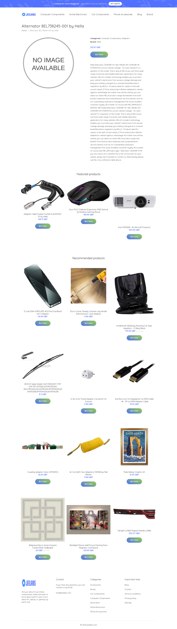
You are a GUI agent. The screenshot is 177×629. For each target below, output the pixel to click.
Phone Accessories (123, 14)
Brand (150, 14)
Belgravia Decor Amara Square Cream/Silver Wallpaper (43, 546)
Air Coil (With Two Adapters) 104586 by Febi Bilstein (88, 473)
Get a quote (115, 4)
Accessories (95, 585)
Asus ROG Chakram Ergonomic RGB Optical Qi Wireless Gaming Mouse (88, 210)
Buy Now (99, 54)
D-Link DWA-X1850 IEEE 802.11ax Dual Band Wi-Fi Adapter (43, 312)
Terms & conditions (133, 594)
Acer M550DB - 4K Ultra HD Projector (134, 227)
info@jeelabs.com (63, 593)
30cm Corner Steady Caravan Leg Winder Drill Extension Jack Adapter (88, 312)
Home (24, 30)
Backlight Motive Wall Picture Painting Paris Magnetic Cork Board (88, 546)
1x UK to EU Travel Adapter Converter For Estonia (88, 400)
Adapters (126, 38)
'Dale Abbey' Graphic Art (134, 472)
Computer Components (52, 14)
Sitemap (128, 603)
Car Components (100, 14)
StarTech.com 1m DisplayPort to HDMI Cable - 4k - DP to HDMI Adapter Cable (134, 400)
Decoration (95, 603)
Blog (139, 14)
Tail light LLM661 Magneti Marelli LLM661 (134, 530)
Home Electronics (78, 14)
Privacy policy (130, 598)
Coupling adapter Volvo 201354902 (42, 472)
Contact (128, 589)
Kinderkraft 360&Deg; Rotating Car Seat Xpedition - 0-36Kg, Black (134, 327)
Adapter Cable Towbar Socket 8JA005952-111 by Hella (43, 215)
